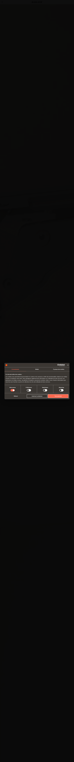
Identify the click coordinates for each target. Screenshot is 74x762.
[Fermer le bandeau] (67, 365)
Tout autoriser (58, 396)
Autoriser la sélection (37, 396)
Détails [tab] (37, 369)
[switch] (29, 390)
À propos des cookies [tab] (58, 369)
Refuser (16, 396)
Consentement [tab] (15, 369)
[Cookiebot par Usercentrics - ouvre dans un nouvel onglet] (58, 365)
